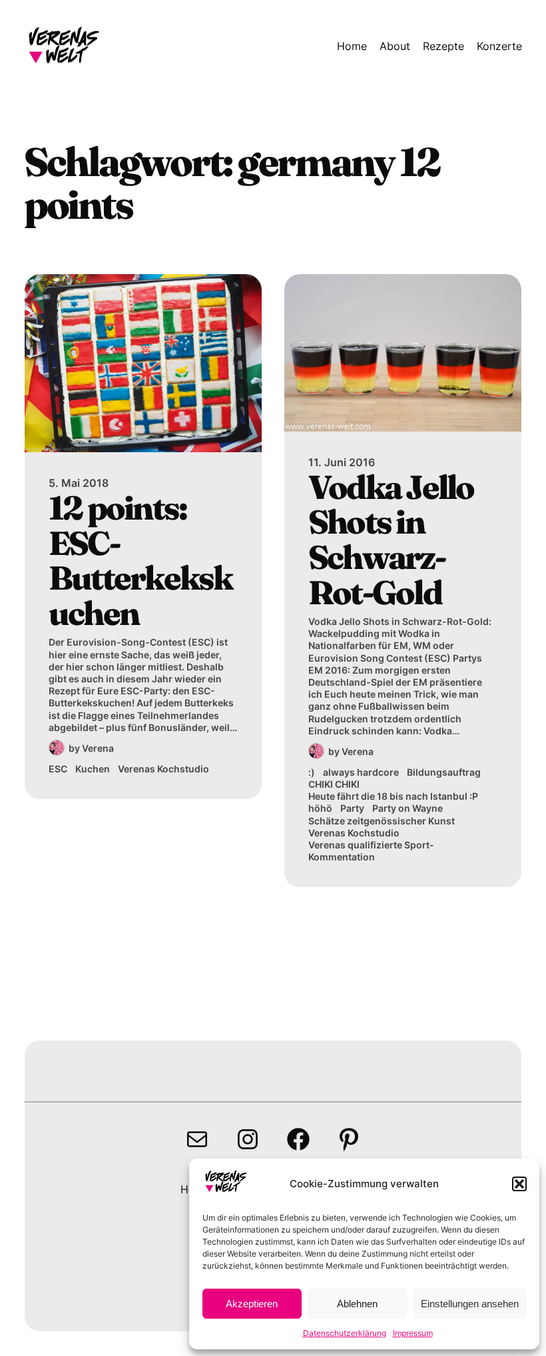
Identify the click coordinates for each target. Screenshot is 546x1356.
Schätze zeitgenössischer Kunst (381, 820)
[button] (519, 1184)
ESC (58, 768)
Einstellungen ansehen (470, 1303)
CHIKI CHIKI (334, 784)
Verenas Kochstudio (163, 768)
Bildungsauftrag (444, 772)
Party (352, 808)
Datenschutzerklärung (344, 1333)
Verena (98, 748)
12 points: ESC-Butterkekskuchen (140, 560)
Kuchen (92, 768)
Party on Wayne (407, 808)
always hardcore (361, 772)
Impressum (413, 1333)
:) (311, 772)
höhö (320, 808)
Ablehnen (357, 1303)
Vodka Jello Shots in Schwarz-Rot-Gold (391, 540)
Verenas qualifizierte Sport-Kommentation (371, 850)
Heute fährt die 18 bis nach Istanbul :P (393, 796)
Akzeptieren (252, 1303)
